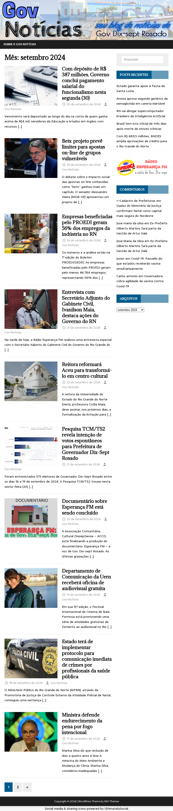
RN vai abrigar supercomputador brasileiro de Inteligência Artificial (140, 113)
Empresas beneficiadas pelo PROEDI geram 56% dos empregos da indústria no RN (87, 225)
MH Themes (111, 801)
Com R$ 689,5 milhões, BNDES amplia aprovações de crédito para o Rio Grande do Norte (141, 141)
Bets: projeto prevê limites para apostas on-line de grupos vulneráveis (83, 150)
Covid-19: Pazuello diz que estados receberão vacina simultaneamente (139, 263)
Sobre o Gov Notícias (19, 44)
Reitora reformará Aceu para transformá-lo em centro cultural (87, 370)
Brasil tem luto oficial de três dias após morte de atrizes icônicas (141, 126)
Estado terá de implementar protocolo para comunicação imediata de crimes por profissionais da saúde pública (87, 659)
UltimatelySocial (116, 808)
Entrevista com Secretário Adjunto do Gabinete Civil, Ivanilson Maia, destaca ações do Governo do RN (86, 306)
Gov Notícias (13, 109)
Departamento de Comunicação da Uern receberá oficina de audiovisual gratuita (86, 579)
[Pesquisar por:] (142, 59)
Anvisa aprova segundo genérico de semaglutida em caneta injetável (142, 101)
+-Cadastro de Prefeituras (135, 200)
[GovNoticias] (86, 37)
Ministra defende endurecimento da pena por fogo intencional (82, 723)
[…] (20, 126)
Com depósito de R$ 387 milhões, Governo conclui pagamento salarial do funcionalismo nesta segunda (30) (85, 83)
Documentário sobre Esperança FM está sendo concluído (84, 507)
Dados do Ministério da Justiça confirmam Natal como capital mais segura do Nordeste (139, 210)
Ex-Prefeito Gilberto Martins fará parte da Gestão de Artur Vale (141, 228)
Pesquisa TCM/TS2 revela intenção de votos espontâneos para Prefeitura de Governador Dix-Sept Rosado (85, 443)
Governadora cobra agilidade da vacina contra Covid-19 (140, 281)
